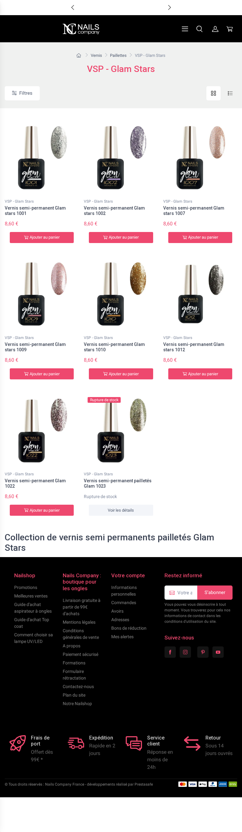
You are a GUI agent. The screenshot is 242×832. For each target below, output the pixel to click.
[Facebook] (170, 652)
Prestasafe (144, 784)
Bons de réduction (129, 628)
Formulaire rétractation (74, 674)
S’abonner (215, 592)
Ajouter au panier (45, 237)
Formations (74, 662)
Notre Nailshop (77, 703)
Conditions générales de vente (81, 634)
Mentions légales (79, 622)
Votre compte (128, 575)
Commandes (123, 602)
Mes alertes (122, 636)
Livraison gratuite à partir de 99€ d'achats (82, 607)
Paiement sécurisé (80, 654)
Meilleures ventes (31, 595)
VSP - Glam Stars (19, 201)
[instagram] (185, 652)
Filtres (25, 93)
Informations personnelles (124, 591)
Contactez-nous (78, 686)
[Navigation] (170, 29)
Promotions (25, 587)
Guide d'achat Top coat (31, 623)
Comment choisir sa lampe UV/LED (33, 638)
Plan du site (74, 695)
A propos (71, 645)
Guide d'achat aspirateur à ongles (33, 608)
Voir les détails (121, 510)
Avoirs (117, 611)
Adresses (120, 619)
